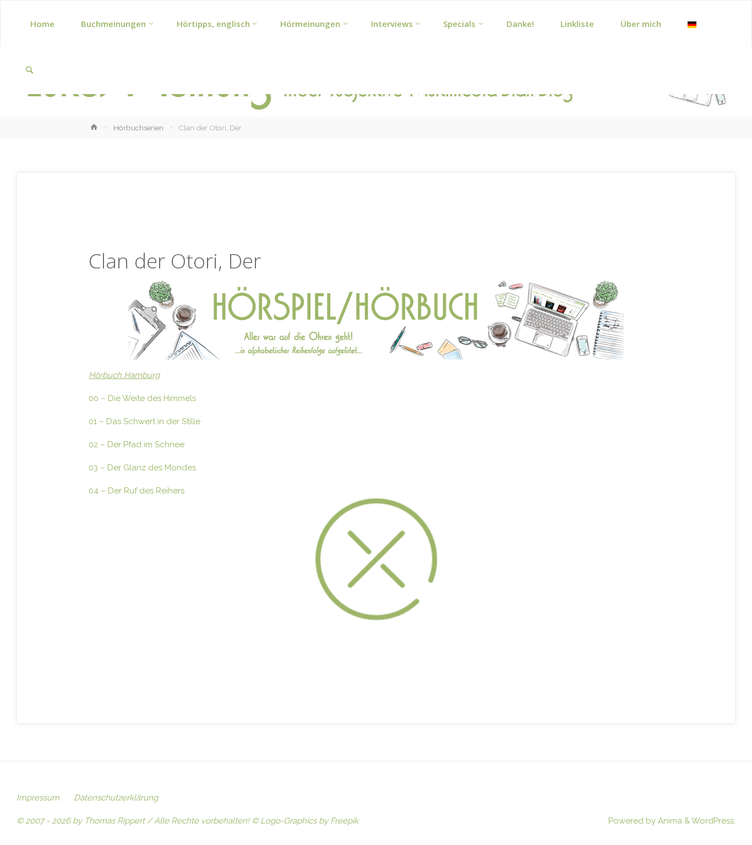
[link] (29, 71)
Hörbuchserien (138, 127)
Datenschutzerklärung (116, 798)
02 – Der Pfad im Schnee (136, 444)
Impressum (38, 798)
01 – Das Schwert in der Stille (144, 421)
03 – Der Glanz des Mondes (142, 468)
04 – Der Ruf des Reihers (136, 491)
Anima (669, 821)
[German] (692, 24)
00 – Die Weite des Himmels (142, 398)
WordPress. (713, 821)
